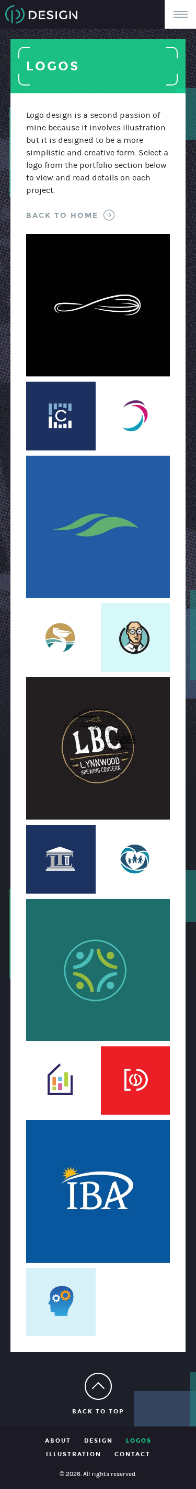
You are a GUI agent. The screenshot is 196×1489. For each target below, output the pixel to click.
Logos (139, 1440)
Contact (132, 1454)
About (58, 1440)
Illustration (73, 1454)
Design (98, 1440)
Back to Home (62, 215)
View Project (63, 271)
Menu (180, 14)
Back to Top (98, 1411)
